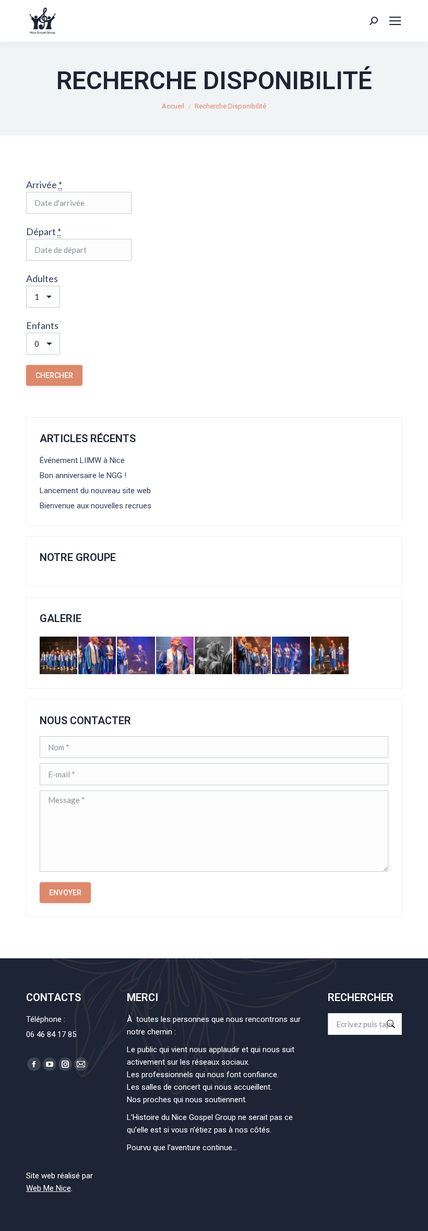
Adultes (42, 278)
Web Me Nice (48, 1188)
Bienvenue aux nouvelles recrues (95, 505)
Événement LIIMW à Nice (82, 460)
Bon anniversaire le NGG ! (83, 475)
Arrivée (44, 184)
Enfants (42, 325)
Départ (43, 231)
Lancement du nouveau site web (95, 490)
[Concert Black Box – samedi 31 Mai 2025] (59, 656)
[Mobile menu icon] (395, 21)
